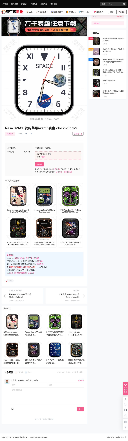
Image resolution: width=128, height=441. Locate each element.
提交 (80, 409)
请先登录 (119, 16)
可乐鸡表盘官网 (22, 437)
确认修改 (81, 380)
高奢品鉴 (34, 4)
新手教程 (14, 4)
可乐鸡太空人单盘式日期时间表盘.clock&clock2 (33, 363)
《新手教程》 (56, 169)
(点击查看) (39, 261)
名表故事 (53, 4)
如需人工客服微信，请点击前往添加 (21, 267)
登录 (111, 12)
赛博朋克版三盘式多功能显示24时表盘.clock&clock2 (76, 363)
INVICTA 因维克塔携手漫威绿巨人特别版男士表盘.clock (55, 335)
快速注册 (121, 12)
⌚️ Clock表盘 (41, 12)
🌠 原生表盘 (56, 12)
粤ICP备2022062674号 (39, 437)
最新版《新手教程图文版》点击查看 (21, 273)
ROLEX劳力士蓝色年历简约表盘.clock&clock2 (55, 363)
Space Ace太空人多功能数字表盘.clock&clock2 (33, 335)
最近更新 (10, 134)
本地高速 (39, 164)
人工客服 (5, 4)
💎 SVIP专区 (84, 12)
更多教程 (24, 4)
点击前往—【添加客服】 (64, 172)
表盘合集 (43, 4)
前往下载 (79, 134)
